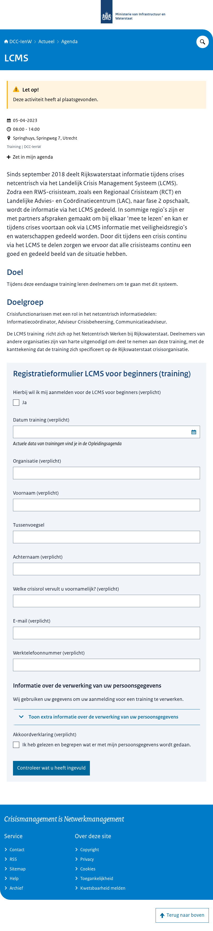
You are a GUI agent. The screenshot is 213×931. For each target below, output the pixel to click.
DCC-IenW (20, 41)
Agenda (69, 41)
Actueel (46, 41)
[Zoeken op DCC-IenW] (202, 42)
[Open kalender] (194, 432)
